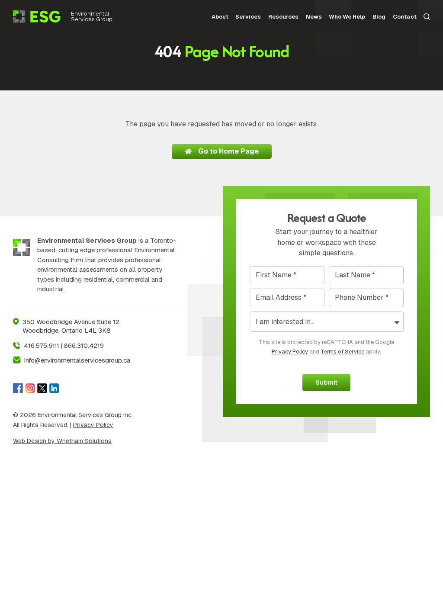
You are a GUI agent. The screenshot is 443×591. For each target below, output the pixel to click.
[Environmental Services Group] (39, 16)
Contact (405, 16)
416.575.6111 (41, 345)
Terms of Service (342, 351)
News (314, 16)
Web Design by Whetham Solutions (62, 441)
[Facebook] (18, 388)
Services (248, 16)
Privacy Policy (93, 425)
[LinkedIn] (54, 388)
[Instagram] (30, 388)
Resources (283, 16)
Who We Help (347, 16)
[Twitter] (42, 388)
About (220, 16)
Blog (378, 16)
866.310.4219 (84, 345)
